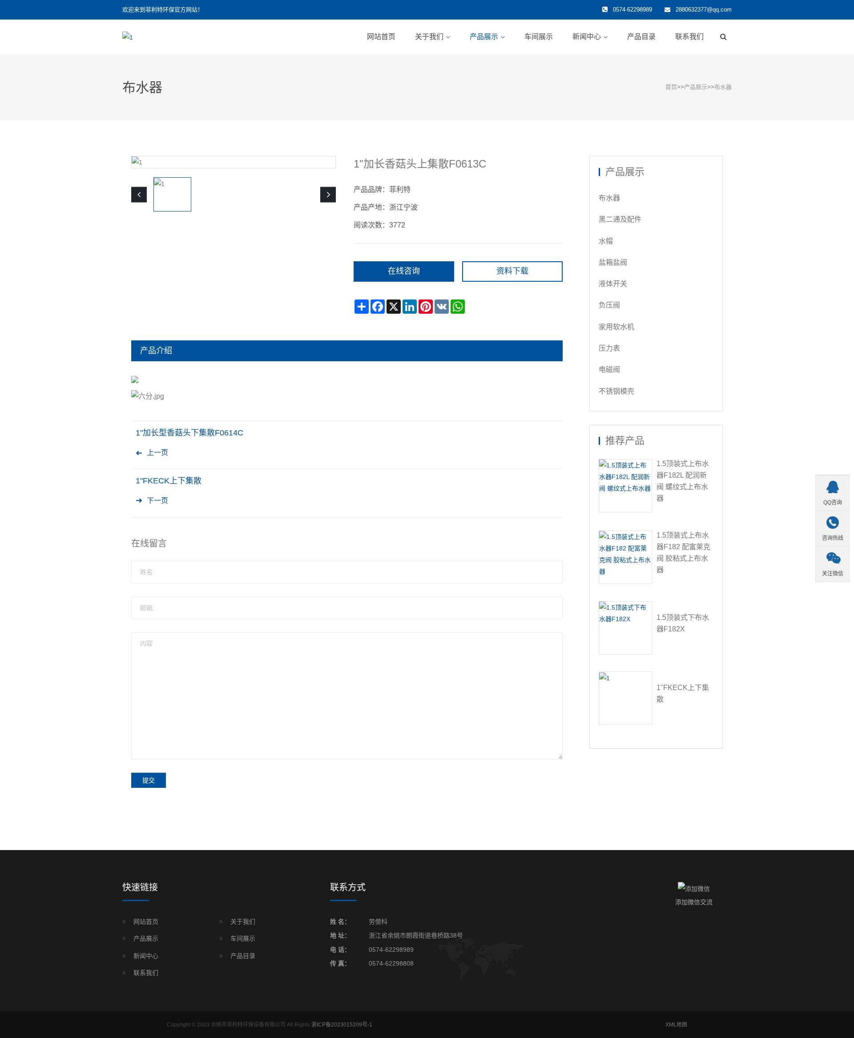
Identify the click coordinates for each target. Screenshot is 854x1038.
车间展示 (538, 36)
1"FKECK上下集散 (168, 480)
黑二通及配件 (620, 219)
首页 (671, 87)
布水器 (723, 87)
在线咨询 (404, 271)
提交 (148, 780)
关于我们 (429, 36)
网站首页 (381, 36)
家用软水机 (616, 327)
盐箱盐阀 (613, 262)
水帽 (606, 241)
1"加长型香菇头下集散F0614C (189, 432)
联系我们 (689, 36)
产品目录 (641, 36)
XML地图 (676, 1025)
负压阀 (609, 305)
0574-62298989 (391, 949)
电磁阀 (609, 369)
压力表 (609, 348)
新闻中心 (586, 36)
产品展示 (484, 36)
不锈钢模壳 (616, 391)
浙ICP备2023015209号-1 (341, 1025)
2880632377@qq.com (704, 9)
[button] (328, 194)
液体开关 (613, 283)
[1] (127, 36)
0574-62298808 (391, 963)
